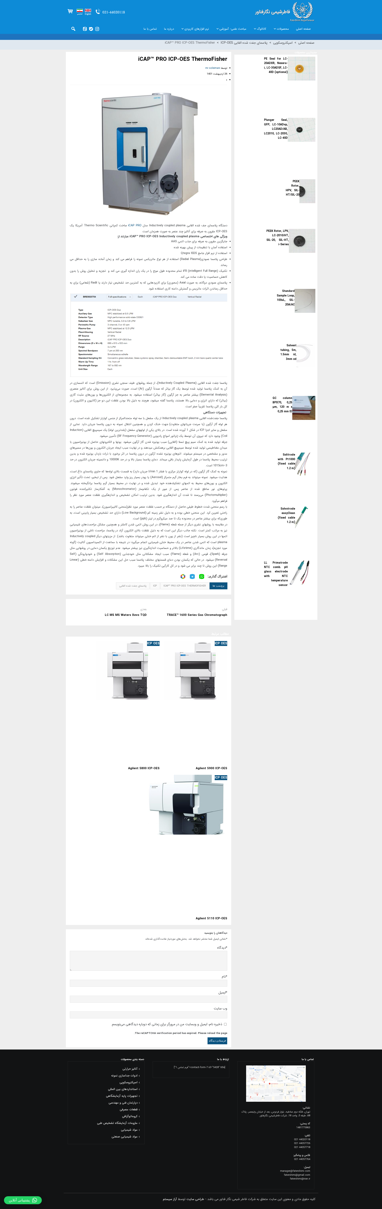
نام (224, 976)
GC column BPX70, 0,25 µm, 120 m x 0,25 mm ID (282, 405)
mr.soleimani (212, 68)
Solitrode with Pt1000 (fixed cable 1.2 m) (286, 461)
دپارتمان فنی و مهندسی (123, 1102)
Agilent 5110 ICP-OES (211, 918)
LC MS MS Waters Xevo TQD (126, 615)
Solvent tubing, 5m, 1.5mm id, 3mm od (288, 352)
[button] (23, 1200)
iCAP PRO (134, 225)
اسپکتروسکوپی (282, 42)
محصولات (283, 29)
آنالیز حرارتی (130, 1068)
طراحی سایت (195, 1199)
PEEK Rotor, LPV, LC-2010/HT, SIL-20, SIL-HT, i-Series (277, 238)
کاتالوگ (261, 29)
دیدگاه (222, 947)
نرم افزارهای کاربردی (196, 29)
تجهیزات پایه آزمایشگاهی (121, 1096)
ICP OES (221, 643)
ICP (155, 586)
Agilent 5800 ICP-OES (144, 768)
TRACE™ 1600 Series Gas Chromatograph (197, 615)
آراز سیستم (170, 1199)
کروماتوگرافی (129, 1116)
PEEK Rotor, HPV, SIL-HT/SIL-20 (292, 188)
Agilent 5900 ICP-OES (211, 768)
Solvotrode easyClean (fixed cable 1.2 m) (286, 515)
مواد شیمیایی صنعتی (124, 1136)
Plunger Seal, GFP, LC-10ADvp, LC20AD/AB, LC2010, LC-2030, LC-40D (276, 129)
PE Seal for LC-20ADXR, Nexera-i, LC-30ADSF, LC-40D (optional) (276, 65)
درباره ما (169, 29)
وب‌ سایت (220, 1008)
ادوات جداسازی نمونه (124, 1075)
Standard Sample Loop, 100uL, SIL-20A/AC (285, 298)
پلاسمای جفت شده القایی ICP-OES (244, 42)
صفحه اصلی (303, 29)
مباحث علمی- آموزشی (232, 29)
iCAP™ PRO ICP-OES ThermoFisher (185, 586)
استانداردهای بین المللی (122, 1089)
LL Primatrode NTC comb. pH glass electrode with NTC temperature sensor (276, 574)
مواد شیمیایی (129, 1129)
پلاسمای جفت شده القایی (132, 586)
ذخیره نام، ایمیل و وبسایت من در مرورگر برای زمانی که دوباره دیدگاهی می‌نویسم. (166, 1024)
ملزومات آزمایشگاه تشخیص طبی (117, 1123)
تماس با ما (150, 29)
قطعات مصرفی (128, 1109)
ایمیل (222, 992)
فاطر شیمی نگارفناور (284, 12)
